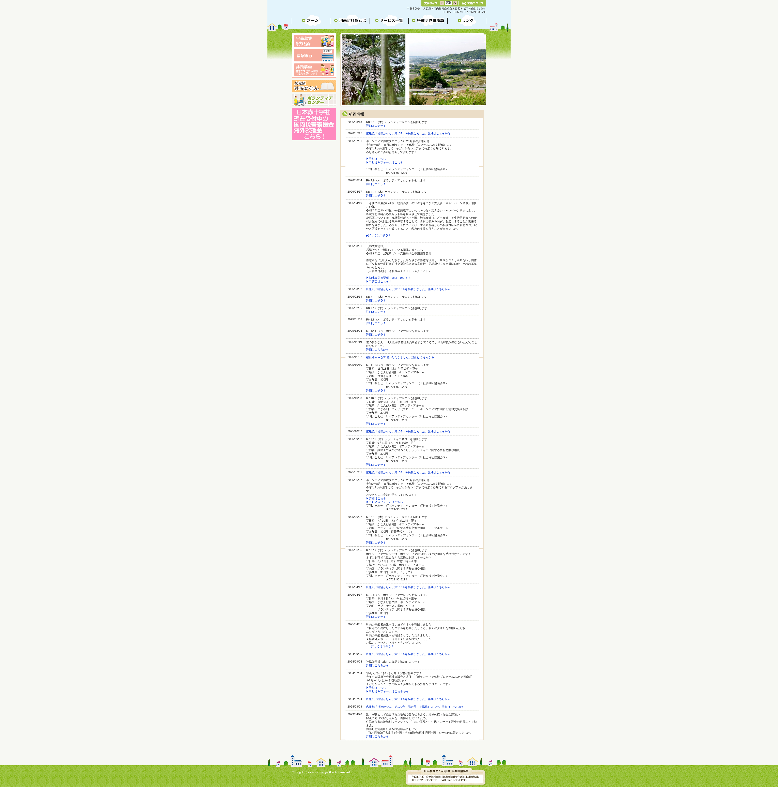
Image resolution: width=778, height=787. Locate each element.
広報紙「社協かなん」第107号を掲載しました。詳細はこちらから (408, 133)
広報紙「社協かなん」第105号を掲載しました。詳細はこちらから (408, 431)
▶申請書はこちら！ (379, 281)
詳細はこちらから (377, 349)
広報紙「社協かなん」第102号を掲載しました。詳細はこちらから (408, 654)
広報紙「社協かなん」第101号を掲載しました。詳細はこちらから (408, 699)
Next (346, 74)
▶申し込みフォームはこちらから (387, 691)
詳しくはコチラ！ (382, 646)
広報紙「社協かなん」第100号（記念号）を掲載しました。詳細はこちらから (415, 706)
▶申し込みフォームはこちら (384, 162)
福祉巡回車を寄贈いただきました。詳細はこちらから (400, 357)
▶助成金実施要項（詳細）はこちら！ (390, 277)
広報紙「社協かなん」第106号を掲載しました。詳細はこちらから (408, 289)
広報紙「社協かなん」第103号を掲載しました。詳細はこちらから (408, 587)
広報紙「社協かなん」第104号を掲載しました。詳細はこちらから (408, 472)
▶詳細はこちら (376, 158)
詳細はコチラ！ (376, 125)
